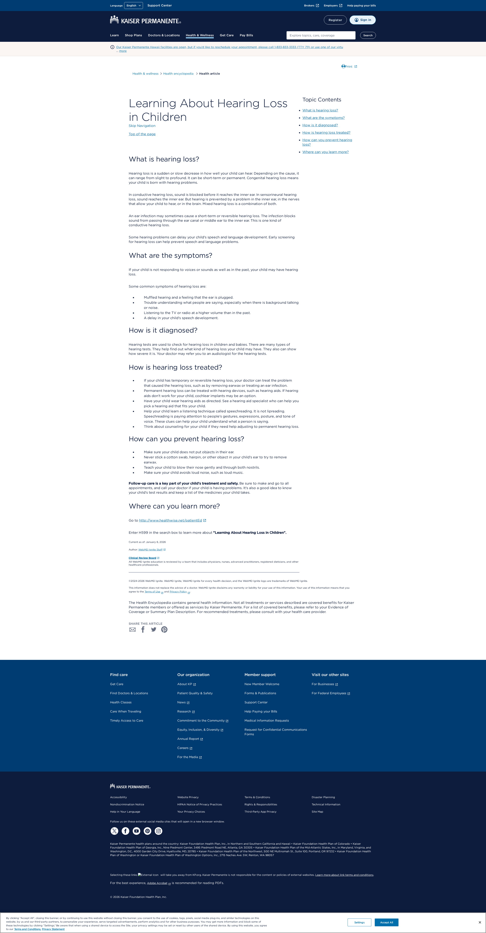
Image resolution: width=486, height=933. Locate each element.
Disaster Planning (323, 797)
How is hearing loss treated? (326, 132)
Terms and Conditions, (27, 929)
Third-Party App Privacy (260, 811)
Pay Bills (246, 35)
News (181, 702)
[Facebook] (125, 831)
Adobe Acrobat (157, 883)
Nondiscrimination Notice (127, 804)
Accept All (386, 922)
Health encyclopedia (178, 73)
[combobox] (321, 35)
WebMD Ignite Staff (150, 549)
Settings (359, 922)
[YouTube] (136, 831)
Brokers (309, 5)
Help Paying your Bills (261, 711)
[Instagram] (158, 831)
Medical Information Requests (267, 720)
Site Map (317, 811)
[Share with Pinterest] (164, 629)
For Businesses (323, 684)
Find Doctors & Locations (129, 693)
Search (368, 35)
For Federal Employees (329, 693)
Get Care (227, 35)
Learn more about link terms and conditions (344, 874)
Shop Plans (133, 35)
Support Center (160, 5)
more (123, 51)
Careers (183, 748)
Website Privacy (188, 797)
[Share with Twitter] (154, 629)
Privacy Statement (53, 929)
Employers (331, 5)
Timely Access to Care (126, 720)
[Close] (480, 922)
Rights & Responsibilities (261, 804)
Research (184, 711)
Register (335, 20)
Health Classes (121, 702)
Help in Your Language (125, 811)
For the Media (187, 757)
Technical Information (326, 804)
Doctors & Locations (164, 35)
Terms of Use (152, 591)
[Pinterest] (147, 831)
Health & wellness (146, 73)
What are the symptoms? (323, 118)
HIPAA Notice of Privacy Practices (199, 804)
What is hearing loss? (320, 110)
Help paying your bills (361, 5)
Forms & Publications (260, 693)
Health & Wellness (200, 35)
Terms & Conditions (257, 797)
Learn (114, 35)
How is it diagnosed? (320, 125)
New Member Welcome (262, 684)
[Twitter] (114, 831)
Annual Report (188, 739)
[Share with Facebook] (143, 629)
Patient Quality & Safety (195, 693)
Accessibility (118, 797)
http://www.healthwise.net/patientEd (170, 520)
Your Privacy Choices (191, 811)
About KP (184, 684)
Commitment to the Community (201, 720)
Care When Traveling (125, 711)
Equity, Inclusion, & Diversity (198, 729)
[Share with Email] (132, 629)
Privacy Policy (178, 591)
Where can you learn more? (325, 152)
